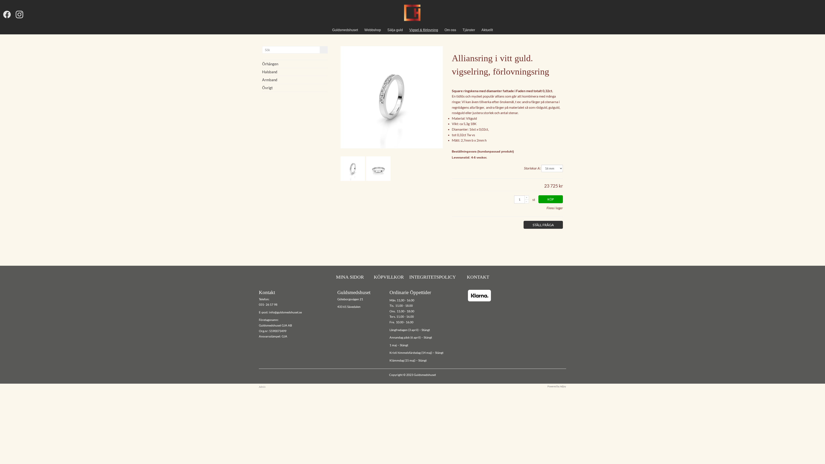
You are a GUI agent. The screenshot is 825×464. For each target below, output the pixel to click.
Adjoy (563, 386)
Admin (262, 386)
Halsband (269, 72)
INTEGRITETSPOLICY (432, 277)
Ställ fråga (543, 225)
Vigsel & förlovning (423, 30)
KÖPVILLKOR (389, 277)
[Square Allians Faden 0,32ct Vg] (392, 147)
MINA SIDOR (350, 277)
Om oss (450, 30)
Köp (550, 199)
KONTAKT (477, 277)
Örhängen (270, 64)
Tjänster (469, 30)
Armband (269, 80)
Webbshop (372, 30)
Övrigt (267, 87)
